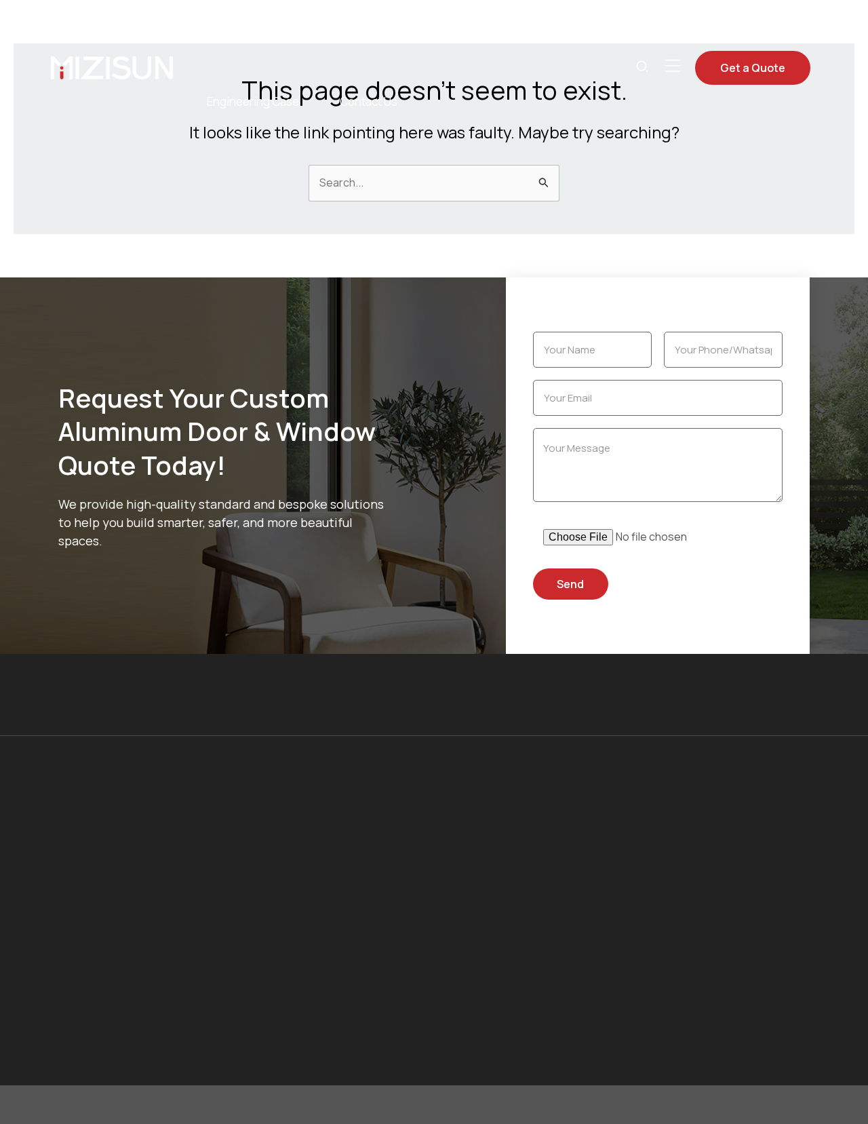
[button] (642, 68)
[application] (332, 34)
